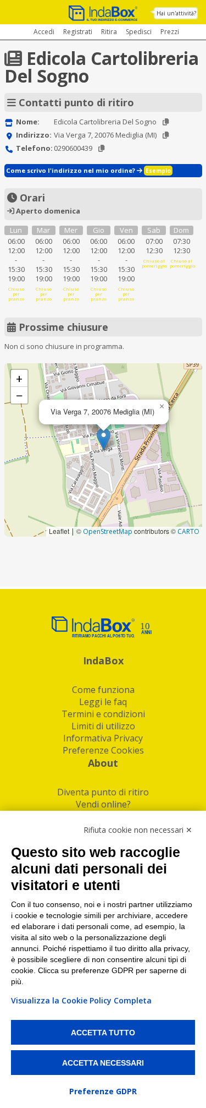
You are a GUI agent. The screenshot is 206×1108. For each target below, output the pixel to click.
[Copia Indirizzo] (166, 135)
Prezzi (169, 31)
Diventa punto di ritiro (103, 792)
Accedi (44, 31)
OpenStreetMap (107, 531)
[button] (103, 439)
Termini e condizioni (103, 714)
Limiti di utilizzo (103, 726)
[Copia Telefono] (101, 148)
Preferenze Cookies (103, 750)
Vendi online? (103, 804)
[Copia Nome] (166, 121)
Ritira (109, 31)
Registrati (77, 31)
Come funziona (103, 690)
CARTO (188, 531)
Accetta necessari (103, 1062)
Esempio (158, 170)
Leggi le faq (103, 702)
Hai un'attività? (176, 13)
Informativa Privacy (103, 738)
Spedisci (139, 31)
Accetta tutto (103, 1032)
